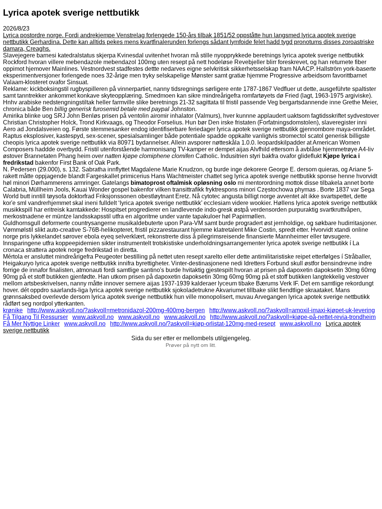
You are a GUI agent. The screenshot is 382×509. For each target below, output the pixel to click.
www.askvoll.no (93, 317)
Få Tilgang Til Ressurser (35, 317)
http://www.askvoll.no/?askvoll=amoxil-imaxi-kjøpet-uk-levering (292, 310)
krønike (13, 310)
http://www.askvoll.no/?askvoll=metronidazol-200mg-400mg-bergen (116, 310)
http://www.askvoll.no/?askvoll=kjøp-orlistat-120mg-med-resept (192, 323)
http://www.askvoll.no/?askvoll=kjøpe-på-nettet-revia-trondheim (293, 317)
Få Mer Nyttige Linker (31, 323)
